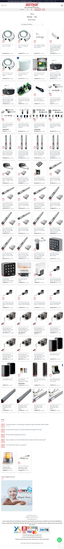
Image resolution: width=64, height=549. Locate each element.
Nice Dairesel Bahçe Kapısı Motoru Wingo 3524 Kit (55, 126)
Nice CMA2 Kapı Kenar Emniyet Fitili (39, 100)
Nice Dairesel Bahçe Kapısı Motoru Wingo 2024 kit (39, 126)
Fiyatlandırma (39, 1)
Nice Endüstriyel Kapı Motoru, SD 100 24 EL (55, 280)
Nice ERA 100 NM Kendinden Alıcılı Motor (6, 407)
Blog (34, 1)
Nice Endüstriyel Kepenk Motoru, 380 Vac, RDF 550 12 (39, 356)
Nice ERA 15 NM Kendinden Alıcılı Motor (38, 407)
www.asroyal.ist (35, 539)
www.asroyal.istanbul (44, 539)
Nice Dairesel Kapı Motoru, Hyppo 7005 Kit (7, 180)
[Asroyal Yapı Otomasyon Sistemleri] (32, 5)
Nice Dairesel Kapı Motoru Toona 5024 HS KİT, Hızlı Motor (7, 153)
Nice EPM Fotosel (54, 354)
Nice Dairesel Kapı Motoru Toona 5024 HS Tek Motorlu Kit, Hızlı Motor (23, 154)
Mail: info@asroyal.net (32, 519)
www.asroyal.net (24, 539)
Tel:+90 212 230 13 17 (32, 515)
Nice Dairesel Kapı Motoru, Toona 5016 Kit (23, 230)
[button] (59, 539)
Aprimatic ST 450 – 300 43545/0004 (23, 468)
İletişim (51, 1)
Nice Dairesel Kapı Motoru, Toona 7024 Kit (7, 255)
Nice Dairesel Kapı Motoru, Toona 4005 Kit (55, 180)
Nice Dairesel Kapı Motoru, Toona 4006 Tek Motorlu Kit (39, 205)
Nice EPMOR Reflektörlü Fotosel (23, 380)
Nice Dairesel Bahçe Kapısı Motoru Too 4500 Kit (7, 126)
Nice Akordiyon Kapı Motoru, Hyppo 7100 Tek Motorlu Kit (7, 101)
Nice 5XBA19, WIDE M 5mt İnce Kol (39, 46)
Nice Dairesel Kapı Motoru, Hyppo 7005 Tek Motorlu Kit (23, 180)
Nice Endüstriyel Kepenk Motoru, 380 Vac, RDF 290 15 (7, 356)
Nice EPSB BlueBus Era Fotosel (55, 380)
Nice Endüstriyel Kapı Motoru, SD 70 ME (55, 303)
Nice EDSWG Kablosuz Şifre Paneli (8, 280)
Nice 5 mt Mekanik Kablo (23, 46)
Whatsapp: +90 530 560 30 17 (32, 517)
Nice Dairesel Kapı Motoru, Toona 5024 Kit (39, 230)
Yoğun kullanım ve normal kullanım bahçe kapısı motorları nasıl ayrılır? (26, 440)
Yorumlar (8, 426)
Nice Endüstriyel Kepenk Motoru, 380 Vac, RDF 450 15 (23, 356)
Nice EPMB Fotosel (7, 379)
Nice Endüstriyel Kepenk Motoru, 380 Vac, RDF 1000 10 (23, 330)
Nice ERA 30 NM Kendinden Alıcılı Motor (54, 407)
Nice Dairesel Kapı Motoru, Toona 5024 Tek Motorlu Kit (55, 230)
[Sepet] (62, 5)
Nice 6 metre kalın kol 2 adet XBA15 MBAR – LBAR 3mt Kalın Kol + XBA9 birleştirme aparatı (55, 48)
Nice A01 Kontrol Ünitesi (22, 74)
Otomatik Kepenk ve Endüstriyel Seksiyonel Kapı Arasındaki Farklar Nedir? (27, 424)
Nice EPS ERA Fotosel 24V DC (39, 380)
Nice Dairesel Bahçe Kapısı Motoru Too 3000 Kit (55, 101)
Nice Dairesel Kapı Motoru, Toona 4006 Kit (23, 205)
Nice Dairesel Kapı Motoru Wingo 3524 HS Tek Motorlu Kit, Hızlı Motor (55, 154)
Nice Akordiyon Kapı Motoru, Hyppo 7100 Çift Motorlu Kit (55, 75)
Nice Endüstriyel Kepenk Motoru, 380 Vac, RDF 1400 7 (39, 330)
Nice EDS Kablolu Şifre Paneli (54, 254)
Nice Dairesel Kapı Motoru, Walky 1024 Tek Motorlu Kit (39, 255)
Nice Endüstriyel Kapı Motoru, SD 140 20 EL (39, 303)
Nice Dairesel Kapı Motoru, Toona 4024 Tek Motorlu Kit (7, 230)
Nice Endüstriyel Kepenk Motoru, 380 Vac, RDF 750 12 (7, 330)
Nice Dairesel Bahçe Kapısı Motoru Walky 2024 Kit (23, 126)
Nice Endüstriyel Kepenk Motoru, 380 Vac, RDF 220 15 (55, 330)
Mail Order (46, 1)
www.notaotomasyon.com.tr (37, 543)
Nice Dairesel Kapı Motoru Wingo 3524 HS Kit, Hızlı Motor (39, 153)
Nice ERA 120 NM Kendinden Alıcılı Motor (22, 407)
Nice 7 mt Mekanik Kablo (7, 74)
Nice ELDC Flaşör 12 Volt (39, 280)
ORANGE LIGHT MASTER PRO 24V (7, 468)
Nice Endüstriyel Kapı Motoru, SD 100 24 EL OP (8, 304)
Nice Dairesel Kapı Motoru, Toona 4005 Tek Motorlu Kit (7, 205)
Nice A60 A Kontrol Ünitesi (39, 74)
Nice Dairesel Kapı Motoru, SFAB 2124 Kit (39, 179)
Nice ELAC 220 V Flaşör (22, 280)
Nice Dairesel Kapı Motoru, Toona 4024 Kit (55, 205)
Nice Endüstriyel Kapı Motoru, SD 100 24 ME (24, 303)
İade (55, 1)
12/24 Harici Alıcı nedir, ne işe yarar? (16, 445)
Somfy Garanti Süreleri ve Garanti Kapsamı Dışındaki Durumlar (24, 429)
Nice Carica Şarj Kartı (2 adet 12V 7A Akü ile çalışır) (24, 101)
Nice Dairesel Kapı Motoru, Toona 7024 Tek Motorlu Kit (23, 255)
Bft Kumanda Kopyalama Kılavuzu (16, 434)
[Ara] (27, 9)
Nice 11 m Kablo (6, 46)
